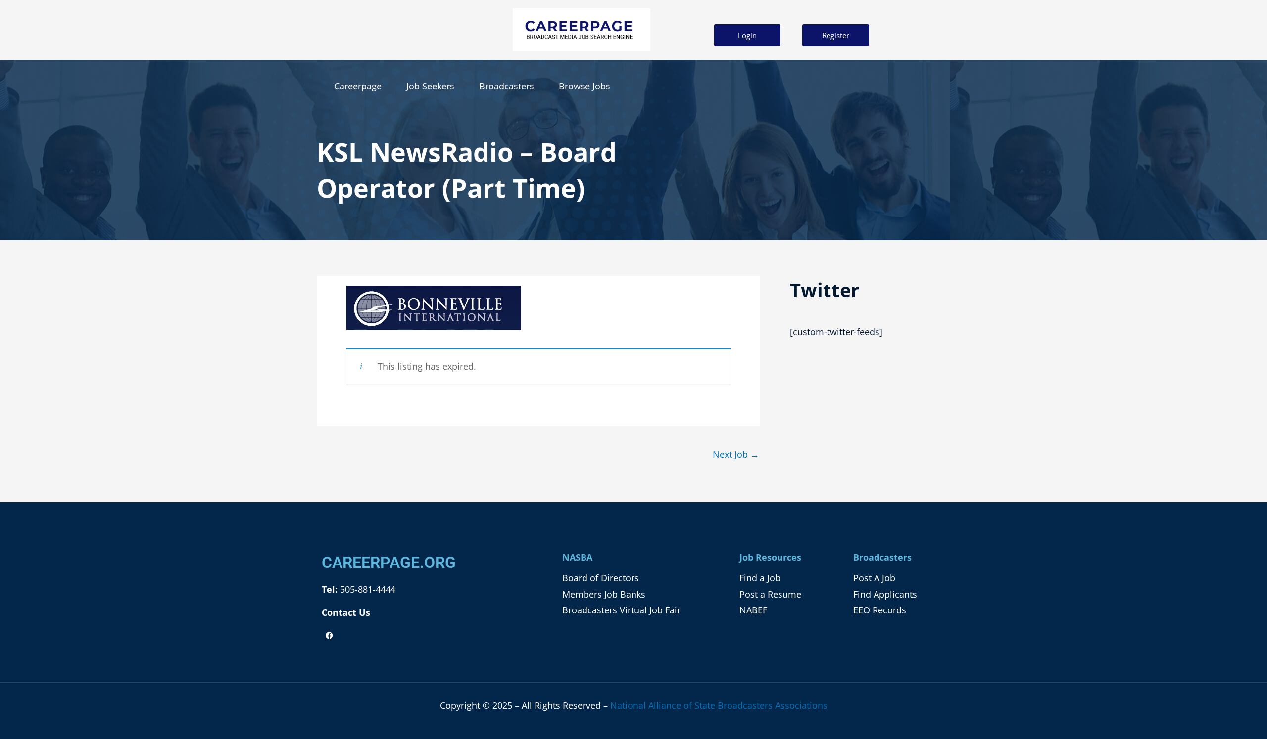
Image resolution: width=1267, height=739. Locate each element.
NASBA (577, 557)
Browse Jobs (584, 86)
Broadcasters (506, 86)
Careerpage (358, 86)
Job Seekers (430, 86)
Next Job (736, 454)
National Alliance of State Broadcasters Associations (719, 705)
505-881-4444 (366, 589)
